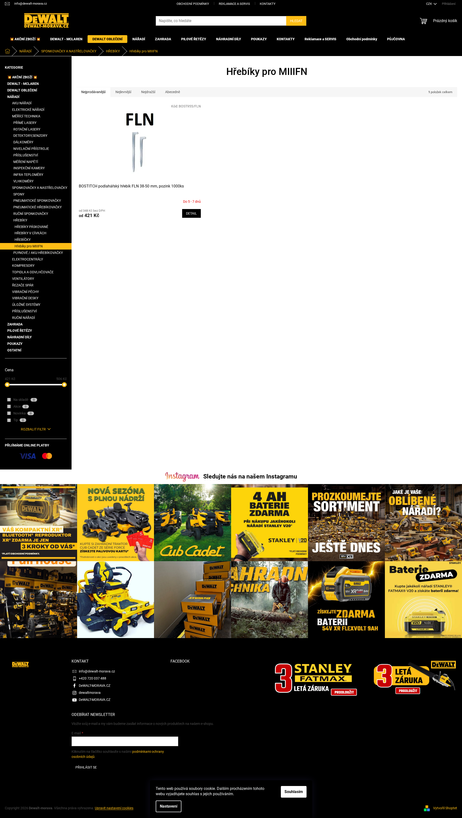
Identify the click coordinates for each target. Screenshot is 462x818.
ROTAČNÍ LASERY (26, 129)
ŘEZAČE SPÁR (22, 285)
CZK (429, 4)
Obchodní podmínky (193, 4)
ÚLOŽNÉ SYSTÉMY (26, 305)
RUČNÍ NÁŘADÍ (23, 318)
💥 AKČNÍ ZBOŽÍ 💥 (22, 77)
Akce (19, 406)
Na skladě (24, 400)
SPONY (18, 194)
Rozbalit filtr (33, 429)
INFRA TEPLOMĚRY (28, 175)
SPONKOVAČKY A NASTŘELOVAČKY (39, 188)
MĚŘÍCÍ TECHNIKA (26, 116)
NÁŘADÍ (13, 97)
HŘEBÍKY (20, 220)
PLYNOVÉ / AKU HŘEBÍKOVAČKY (38, 253)
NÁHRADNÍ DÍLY (19, 337)
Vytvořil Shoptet (445, 808)
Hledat (296, 21)
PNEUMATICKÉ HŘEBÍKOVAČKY (37, 207)
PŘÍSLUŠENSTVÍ (25, 155)
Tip (18, 420)
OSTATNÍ (14, 350)
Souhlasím (293, 791)
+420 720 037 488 (92, 678)
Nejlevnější (123, 92)
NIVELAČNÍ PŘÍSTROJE (31, 149)
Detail (191, 213)
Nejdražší (148, 92)
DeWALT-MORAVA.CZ (94, 686)
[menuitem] (25, 39)
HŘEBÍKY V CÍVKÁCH (30, 233)
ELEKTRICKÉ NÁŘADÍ (28, 110)
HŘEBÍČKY (23, 240)
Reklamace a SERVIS (234, 4)
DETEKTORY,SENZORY (30, 136)
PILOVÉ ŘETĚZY (19, 330)
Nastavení (168, 806)
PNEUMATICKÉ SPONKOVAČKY (37, 200)
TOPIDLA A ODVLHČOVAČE (33, 272)
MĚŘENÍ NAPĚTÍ (25, 162)
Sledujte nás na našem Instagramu (250, 476)
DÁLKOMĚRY (23, 142)
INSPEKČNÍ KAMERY (29, 168)
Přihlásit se (86, 767)
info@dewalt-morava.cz (97, 671)
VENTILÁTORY (23, 279)
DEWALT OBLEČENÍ (22, 90)
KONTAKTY (268, 4)
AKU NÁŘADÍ (22, 103)
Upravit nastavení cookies (114, 808)
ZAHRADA (15, 324)
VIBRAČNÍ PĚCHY (25, 292)
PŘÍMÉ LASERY (24, 123)
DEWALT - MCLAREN (23, 84)
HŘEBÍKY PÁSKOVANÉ (31, 227)
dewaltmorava (90, 693)
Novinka (22, 413)
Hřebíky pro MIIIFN (29, 246)
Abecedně (172, 92)
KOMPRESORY (23, 265)
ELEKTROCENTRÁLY (27, 259)
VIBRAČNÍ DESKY (25, 298)
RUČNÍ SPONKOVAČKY (30, 214)
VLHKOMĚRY (23, 181)
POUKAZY (15, 344)
